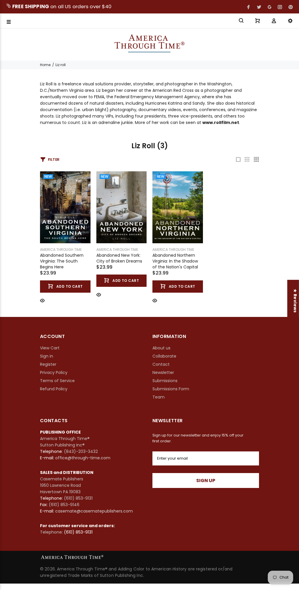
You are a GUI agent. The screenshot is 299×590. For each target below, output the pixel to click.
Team (158, 397)
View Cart (50, 348)
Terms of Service (57, 381)
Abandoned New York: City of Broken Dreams (119, 258)
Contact (161, 364)
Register (48, 364)
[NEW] (65, 207)
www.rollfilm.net (220, 122)
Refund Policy (53, 389)
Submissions (165, 381)
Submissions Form (170, 389)
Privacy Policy (53, 372)
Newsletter (163, 372)
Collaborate (164, 356)
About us (161, 348)
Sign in (46, 356)
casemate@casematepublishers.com (94, 511)
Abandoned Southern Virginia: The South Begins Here (62, 261)
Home (45, 64)
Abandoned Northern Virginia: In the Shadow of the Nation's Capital (175, 261)
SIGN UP (205, 480)
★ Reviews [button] (295, 301)
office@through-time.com (82, 458)
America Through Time (61, 249)
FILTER (54, 159)
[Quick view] (42, 300)
